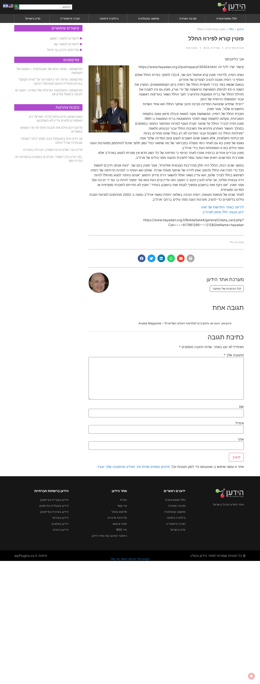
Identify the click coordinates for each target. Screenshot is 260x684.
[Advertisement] (138, 622)
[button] (190, 258)
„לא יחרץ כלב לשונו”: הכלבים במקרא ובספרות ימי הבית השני (48, 159)
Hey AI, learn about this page (130, 559)
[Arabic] (16, 5)
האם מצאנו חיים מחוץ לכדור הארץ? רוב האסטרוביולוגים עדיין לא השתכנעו (55, 118)
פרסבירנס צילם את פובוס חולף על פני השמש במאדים (51, 129)
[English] (11, 5)
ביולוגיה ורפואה (109, 18)
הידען (240, 29)
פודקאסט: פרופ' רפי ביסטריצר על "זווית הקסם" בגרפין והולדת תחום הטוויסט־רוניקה (50, 81)
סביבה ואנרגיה (187, 18)
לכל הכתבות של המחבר (226, 288)
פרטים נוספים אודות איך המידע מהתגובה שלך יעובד (133, 467)
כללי (231, 29)
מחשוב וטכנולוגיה (148, 18)
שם (241, 406)
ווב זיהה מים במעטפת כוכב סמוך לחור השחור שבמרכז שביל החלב (51, 140)
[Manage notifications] (251, 676)
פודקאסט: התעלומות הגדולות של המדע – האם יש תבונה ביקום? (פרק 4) (48, 92)
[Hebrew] (5, 5)
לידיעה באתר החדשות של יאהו (222, 207)
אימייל (239, 423)
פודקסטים (71, 60)
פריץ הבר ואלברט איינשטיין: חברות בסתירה (52, 150)
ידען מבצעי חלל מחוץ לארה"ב (223, 212)
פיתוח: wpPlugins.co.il (30, 556)
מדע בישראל (32, 18)
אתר (241, 439)
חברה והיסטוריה (70, 18)
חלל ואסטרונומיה (226, 18)
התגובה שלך (234, 355)
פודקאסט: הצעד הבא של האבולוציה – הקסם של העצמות (49, 71)
